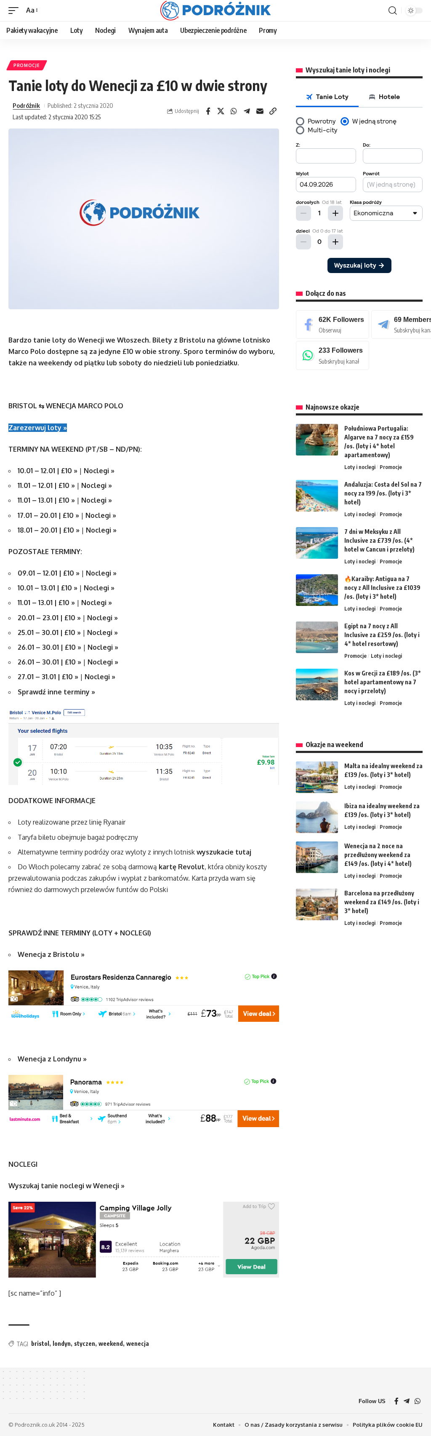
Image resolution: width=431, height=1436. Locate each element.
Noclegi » (99, 470)
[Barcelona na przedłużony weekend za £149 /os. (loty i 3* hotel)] (317, 904)
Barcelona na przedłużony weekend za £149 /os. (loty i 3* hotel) (381, 901)
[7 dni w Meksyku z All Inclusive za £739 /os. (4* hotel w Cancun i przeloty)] (317, 543)
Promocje (26, 65)
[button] (15, 10)
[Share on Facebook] (208, 111)
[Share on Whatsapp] (234, 111)
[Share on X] (221, 111)
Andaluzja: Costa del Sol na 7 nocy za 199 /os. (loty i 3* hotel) (383, 493)
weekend (110, 1343)
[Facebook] (332, 324)
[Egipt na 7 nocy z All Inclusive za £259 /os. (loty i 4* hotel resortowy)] (317, 637)
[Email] (260, 111)
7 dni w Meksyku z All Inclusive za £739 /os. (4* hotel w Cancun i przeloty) (379, 540)
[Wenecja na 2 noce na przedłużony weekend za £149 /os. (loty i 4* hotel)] (317, 857)
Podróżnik (26, 105)
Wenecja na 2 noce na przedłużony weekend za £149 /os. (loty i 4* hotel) (378, 854)
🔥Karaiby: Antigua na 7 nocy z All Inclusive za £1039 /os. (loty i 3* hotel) (382, 587)
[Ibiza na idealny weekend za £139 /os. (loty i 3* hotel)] (317, 817)
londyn (62, 1343)
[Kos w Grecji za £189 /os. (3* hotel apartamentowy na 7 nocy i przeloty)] (317, 684)
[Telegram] (407, 1401)
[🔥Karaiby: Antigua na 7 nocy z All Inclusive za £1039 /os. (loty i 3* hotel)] (317, 590)
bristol (40, 1343)
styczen (84, 1343)
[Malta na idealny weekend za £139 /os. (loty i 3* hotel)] (317, 777)
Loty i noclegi (359, 466)
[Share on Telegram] (247, 111)
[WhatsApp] (332, 355)
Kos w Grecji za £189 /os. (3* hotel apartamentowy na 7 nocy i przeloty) (382, 682)
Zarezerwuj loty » (37, 427)
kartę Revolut (182, 867)
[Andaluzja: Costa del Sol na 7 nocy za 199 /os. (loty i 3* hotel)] (317, 496)
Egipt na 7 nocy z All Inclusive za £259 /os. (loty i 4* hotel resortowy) (382, 634)
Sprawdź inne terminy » (56, 692)
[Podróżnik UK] (215, 10)
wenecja (137, 1343)
